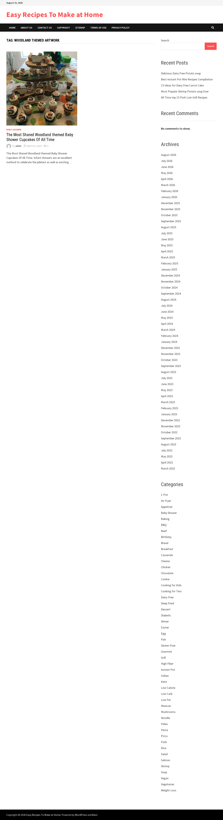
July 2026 (166, 161)
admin (18, 145)
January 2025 (169, 269)
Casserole (167, 555)
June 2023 (167, 384)
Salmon (165, 760)
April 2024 (167, 324)
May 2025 (167, 245)
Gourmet (166, 651)
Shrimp (165, 766)
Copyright (63, 27)
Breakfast (167, 549)
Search (165, 40)
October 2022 (169, 432)
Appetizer (167, 507)
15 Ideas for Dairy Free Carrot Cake (182, 85)
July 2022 (166, 450)
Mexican (166, 706)
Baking (165, 519)
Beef (164, 531)
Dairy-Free (167, 597)
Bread (164, 543)
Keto (164, 682)
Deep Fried (167, 603)
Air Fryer (166, 501)
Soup (164, 772)
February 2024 (169, 336)
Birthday (166, 537)
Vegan (164, 778)
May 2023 (167, 390)
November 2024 (170, 281)
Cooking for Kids (171, 585)
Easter (165, 627)
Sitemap (80, 27)
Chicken (165, 567)
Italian (165, 676)
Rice (163, 748)
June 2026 (167, 167)
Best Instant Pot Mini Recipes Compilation (187, 79)
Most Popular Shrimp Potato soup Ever (185, 91)
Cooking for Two (171, 591)
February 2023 (169, 408)
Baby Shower (13, 129)
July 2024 (166, 305)
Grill (163, 657)
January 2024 (169, 342)
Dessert (165, 609)
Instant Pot (168, 669)
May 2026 (167, 173)
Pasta (164, 730)
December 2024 (170, 275)
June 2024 (167, 311)
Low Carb (166, 694)
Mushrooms (168, 712)
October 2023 (169, 360)
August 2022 (168, 444)
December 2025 (170, 203)
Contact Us (45, 27)
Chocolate (167, 573)
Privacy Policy (120, 27)
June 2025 (167, 239)
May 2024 (167, 318)
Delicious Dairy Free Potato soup (181, 73)
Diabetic (166, 615)
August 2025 (168, 227)
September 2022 (171, 438)
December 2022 (170, 420)
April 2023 (167, 396)
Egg (163, 633)
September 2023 (171, 366)
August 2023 (168, 372)
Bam (94, 814)
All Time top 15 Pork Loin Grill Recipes (184, 97)
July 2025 (166, 233)
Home (12, 27)
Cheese (165, 561)
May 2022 (167, 456)
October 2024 (169, 287)
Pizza (164, 736)
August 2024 (168, 299)
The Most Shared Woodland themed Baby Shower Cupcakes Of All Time (39, 137)
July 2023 (166, 378)
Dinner (165, 621)
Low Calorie (168, 688)
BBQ (164, 525)
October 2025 (169, 215)
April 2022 (167, 462)
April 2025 (167, 251)
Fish (163, 639)
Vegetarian (167, 784)
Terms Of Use (98, 27)
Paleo (164, 724)
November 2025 (170, 209)
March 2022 (168, 468)
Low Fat (166, 700)
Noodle (165, 718)
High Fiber (167, 663)
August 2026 (168, 155)
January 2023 (169, 414)
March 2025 (168, 257)
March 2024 (168, 330)
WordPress (81, 814)
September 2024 (171, 293)
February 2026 (169, 191)
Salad (164, 754)
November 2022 (170, 426)
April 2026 (167, 179)
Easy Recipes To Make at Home (54, 14)
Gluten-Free (168, 645)
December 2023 (170, 348)
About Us (26, 27)
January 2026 (169, 197)
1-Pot (164, 495)
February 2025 (169, 263)
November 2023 (170, 354)
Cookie (165, 579)
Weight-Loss (168, 790)
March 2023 (168, 402)
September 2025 (171, 221)
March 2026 (168, 185)
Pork (164, 742)
